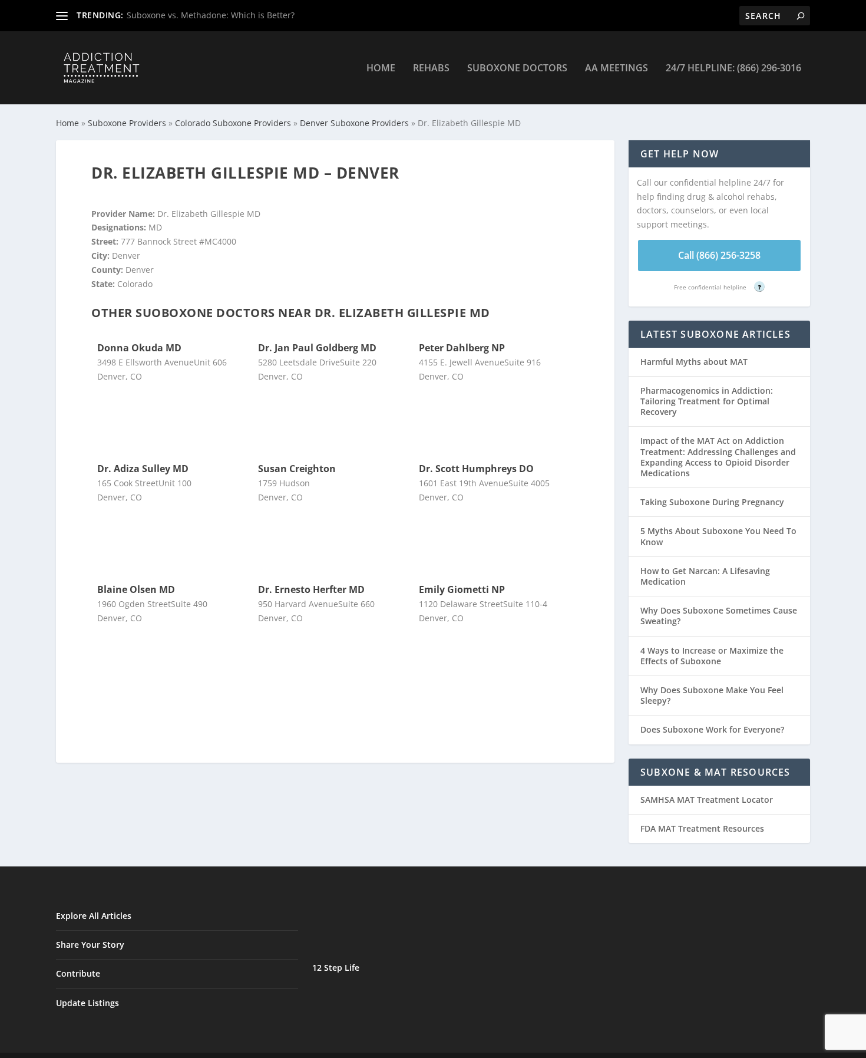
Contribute (78, 973)
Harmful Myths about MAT (694, 361)
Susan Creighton (297, 468)
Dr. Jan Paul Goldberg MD (317, 347)
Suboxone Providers (127, 122)
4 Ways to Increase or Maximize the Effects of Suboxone (712, 656)
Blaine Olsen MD (136, 589)
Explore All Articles (93, 915)
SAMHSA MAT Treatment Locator (706, 799)
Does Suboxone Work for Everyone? (712, 729)
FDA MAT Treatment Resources (702, 828)
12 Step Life (335, 967)
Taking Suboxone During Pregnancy (712, 501)
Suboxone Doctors (517, 68)
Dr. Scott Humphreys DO (476, 468)
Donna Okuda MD (139, 347)
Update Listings (87, 1002)
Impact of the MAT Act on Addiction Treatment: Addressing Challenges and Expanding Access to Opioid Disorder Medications (718, 457)
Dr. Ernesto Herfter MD (311, 589)
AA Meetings (616, 68)
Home (380, 68)
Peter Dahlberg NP (462, 347)
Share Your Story (90, 944)
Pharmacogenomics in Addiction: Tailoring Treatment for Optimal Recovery (706, 401)
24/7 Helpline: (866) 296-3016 (733, 68)
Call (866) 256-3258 (719, 255)
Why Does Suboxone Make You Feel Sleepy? (712, 695)
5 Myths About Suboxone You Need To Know (718, 536)
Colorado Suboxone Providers (233, 122)
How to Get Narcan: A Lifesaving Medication (705, 576)
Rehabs (431, 68)
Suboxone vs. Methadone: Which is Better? (211, 15)
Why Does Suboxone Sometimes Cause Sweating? (718, 616)
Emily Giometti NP (462, 589)
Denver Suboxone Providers (354, 122)
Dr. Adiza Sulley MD (143, 468)
